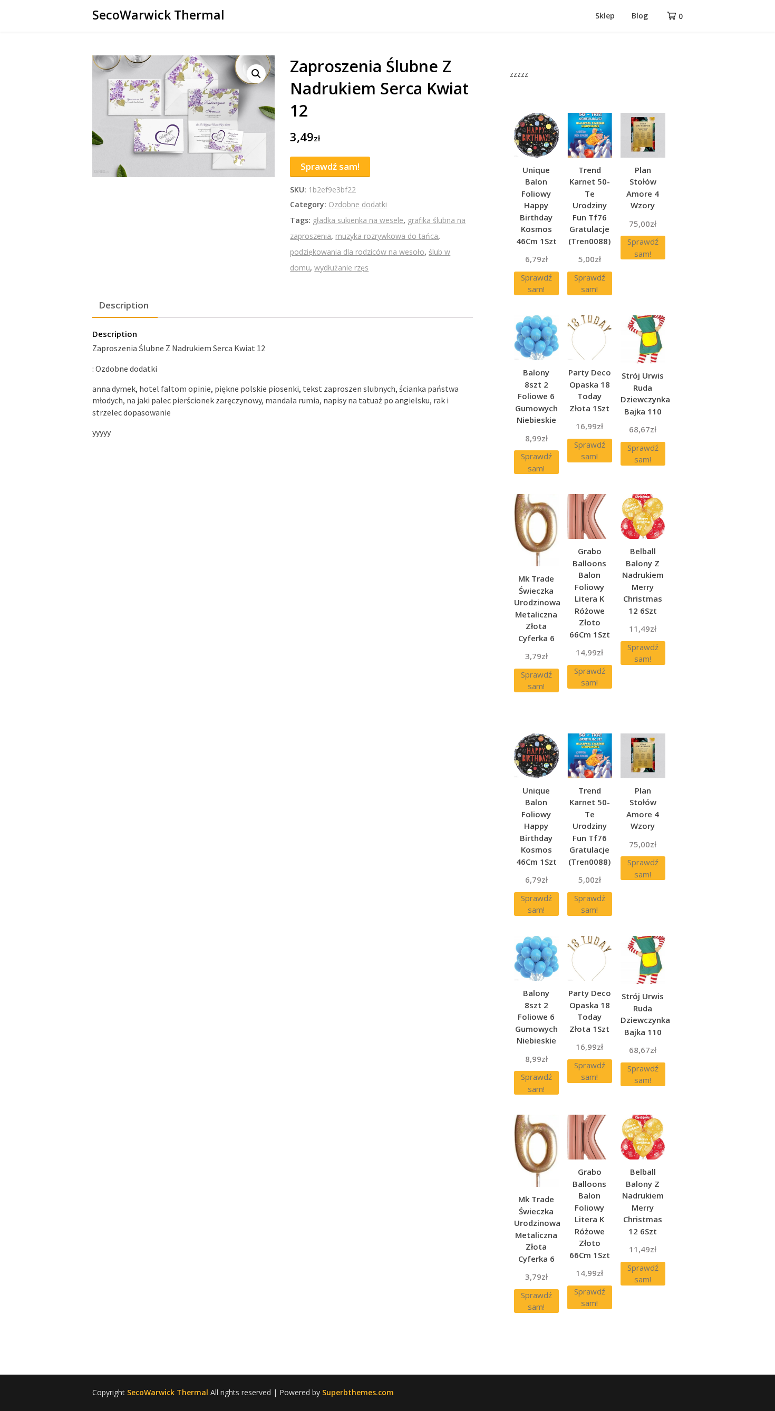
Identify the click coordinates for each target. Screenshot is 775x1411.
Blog (640, 16)
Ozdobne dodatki (357, 204)
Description (124, 305)
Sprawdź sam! (330, 166)
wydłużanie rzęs (341, 268)
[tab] (124, 306)
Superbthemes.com (358, 1392)
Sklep (605, 16)
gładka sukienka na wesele (358, 220)
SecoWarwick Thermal (158, 14)
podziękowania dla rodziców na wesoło (357, 252)
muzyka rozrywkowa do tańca (386, 236)
